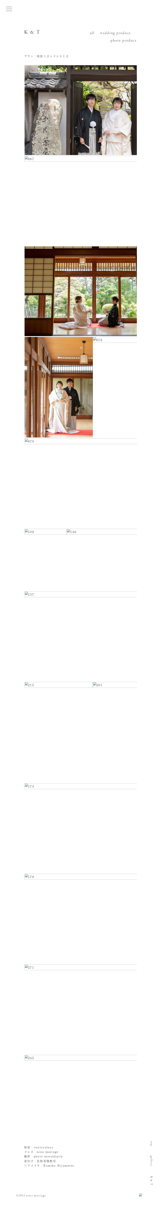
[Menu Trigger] (9, 9)
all (92, 33)
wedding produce (115, 33)
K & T (32, 32)
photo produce (124, 40)
